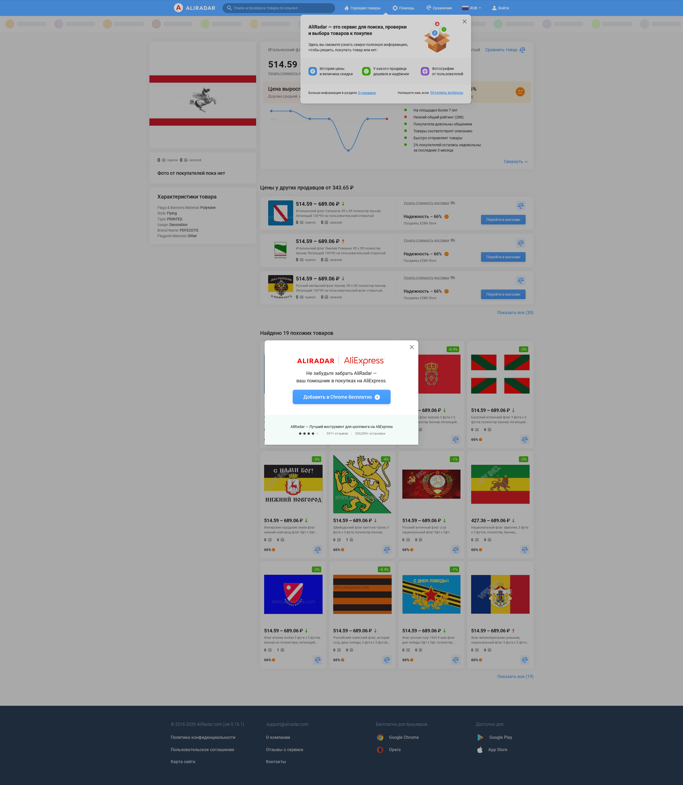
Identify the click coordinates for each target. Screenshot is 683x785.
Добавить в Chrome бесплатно (337, 397)
